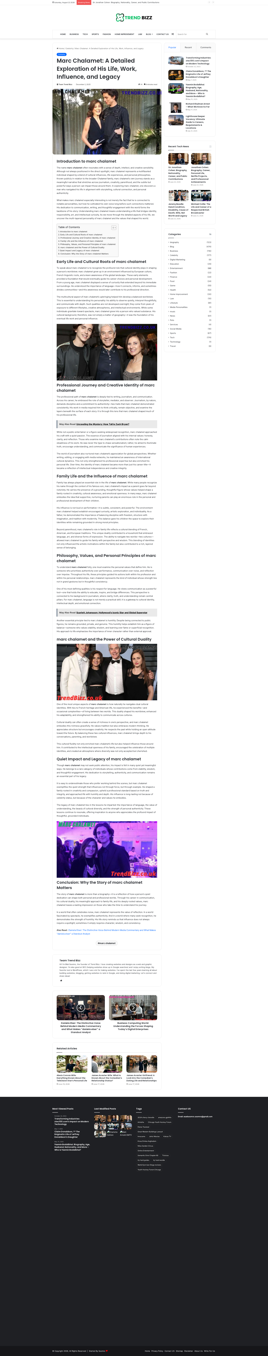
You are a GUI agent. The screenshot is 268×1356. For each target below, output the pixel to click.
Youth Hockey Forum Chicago (149, 1170)
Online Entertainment (146, 1151)
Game (172, 285)
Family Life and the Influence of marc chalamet (81, 241)
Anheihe (141, 1122)
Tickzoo (165, 1155)
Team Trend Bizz (65, 84)
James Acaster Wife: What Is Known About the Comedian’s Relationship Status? (107, 1078)
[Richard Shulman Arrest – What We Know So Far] (176, 107)
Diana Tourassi (143, 1127)
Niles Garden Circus (145, 1146)
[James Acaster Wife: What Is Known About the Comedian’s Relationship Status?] (107, 1064)
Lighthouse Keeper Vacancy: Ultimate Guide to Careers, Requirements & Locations (195, 122)
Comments (205, 47)
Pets (172, 320)
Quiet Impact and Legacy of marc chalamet (79, 250)
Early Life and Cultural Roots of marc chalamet (81, 234)
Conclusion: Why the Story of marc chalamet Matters (84, 254)
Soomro (102, 1351)
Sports (95, 34)
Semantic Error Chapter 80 (148, 1155)
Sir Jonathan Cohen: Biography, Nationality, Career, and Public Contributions (177, 173)
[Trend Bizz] (134, 17)
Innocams (141, 1136)
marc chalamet (107, 943)
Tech (85, 34)
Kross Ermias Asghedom (147, 1141)
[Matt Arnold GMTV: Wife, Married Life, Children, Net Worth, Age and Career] (126, 1235)
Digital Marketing (177, 259)
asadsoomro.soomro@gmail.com (198, 1116)
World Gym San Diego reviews (149, 1165)
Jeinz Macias (154, 1136)
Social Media (175, 329)
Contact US (162, 34)
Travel (173, 346)
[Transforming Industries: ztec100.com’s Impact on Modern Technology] (176, 60)
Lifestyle (174, 303)
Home (63, 34)
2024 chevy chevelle (146, 1117)
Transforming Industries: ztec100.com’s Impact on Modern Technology (198, 60)
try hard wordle (159, 1160)
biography (174, 242)
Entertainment (176, 268)
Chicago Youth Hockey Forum (159, 1122)
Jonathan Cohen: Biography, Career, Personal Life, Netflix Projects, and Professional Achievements (136, 2)
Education (174, 264)
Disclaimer (188, 1351)
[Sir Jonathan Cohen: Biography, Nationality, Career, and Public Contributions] (178, 159)
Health (173, 290)
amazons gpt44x (164, 1117)
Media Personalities (178, 307)
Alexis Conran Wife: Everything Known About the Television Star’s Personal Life (72, 1078)
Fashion (107, 34)
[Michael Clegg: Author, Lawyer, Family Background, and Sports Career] (100, 1134)
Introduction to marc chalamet (73, 231)
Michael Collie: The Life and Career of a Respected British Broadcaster (201, 208)
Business (74, 34)
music (172, 311)
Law (140, 34)
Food (172, 281)
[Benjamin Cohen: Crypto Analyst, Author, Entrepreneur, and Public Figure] (126, 1126)
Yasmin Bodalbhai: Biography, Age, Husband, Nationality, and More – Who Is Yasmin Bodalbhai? (197, 90)
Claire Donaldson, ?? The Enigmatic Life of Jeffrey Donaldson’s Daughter (198, 74)
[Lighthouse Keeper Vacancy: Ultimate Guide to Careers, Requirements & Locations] (176, 120)
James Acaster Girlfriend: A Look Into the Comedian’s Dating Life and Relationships (141, 1078)
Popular (172, 47)
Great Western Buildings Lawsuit (150, 1132)
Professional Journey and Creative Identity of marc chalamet (87, 238)
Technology (175, 342)
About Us (198, 1351)
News (172, 316)
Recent (188, 47)
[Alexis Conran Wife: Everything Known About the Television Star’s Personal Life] (72, 1064)
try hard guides (143, 1160)
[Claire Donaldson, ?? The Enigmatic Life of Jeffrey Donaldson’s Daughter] (176, 75)
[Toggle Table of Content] (112, 227)
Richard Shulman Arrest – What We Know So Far (198, 105)
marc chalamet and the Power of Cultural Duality (82, 247)
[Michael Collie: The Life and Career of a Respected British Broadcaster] (201, 195)
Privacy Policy (157, 1351)
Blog (148, 34)
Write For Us (209, 1351)
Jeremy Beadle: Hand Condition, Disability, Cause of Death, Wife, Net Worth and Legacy (178, 210)
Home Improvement (124, 34)
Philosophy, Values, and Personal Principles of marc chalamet (88, 244)
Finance (173, 277)
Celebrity (69, 48)
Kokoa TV (167, 1136)
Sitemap (179, 1351)
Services (174, 324)
